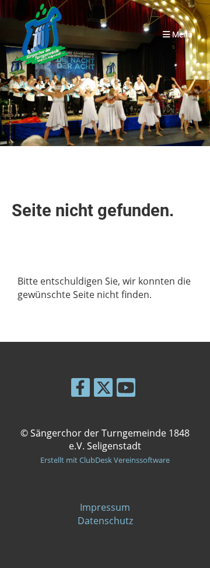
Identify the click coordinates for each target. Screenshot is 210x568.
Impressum (105, 507)
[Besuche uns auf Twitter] (103, 389)
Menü (181, 35)
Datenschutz (105, 520)
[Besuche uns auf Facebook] (80, 389)
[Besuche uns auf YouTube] (126, 389)
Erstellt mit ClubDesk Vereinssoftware (105, 460)
